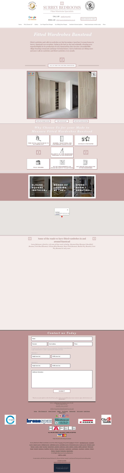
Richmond (90, 447)
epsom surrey (37, 445)
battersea (62, 447)
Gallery (59, 411)
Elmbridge (63, 451)
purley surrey (82, 445)
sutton (67, 447)
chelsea (56, 449)
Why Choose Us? (42, 411)
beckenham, (51, 447)
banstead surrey (84, 442)
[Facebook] (64, 416)
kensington (62, 449)
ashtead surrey (45, 445)
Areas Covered (52, 411)
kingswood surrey (74, 445)
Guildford (46, 449)
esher (40, 447)
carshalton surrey (64, 445)
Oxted (31, 449)
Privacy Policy (62, 412)
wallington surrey (54, 445)
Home (35, 411)
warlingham (75, 449)
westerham (68, 449)
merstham (81, 449)
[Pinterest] (60, 416)
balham (71, 447)
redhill (79, 447)
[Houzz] (57, 416)
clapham (57, 447)
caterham (84, 447)
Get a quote (80, 411)
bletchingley (70, 451)
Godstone (41, 449)
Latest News (87, 411)
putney (37, 447)
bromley (45, 447)
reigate (76, 447)
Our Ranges (65, 411)
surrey (61, 442)
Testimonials (72, 411)
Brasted (58, 451)
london (71, 442)
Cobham (87, 449)
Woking (53, 451)
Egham (92, 449)
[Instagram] (67, 416)
